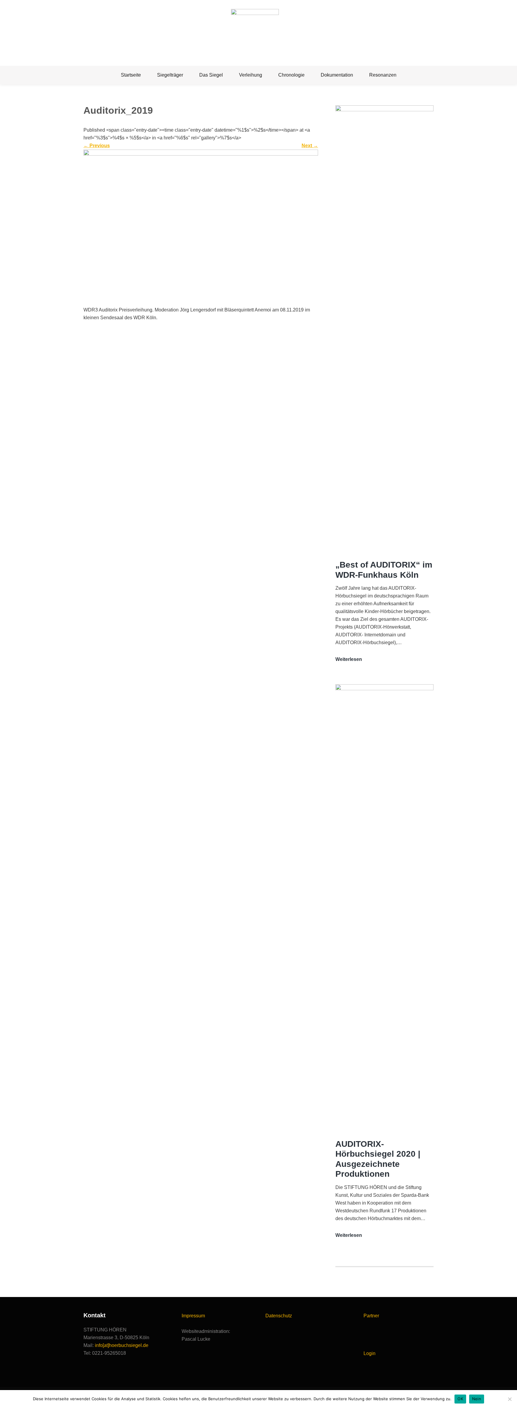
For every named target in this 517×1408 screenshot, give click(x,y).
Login (369, 1353)
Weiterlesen (348, 659)
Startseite (131, 74)
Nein (476, 1398)
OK (460, 1398)
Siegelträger (170, 74)
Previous (96, 145)
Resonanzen (382, 74)
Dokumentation (337, 74)
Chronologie (291, 74)
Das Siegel (211, 74)
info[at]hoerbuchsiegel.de (121, 1345)
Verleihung (250, 74)
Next (310, 145)
